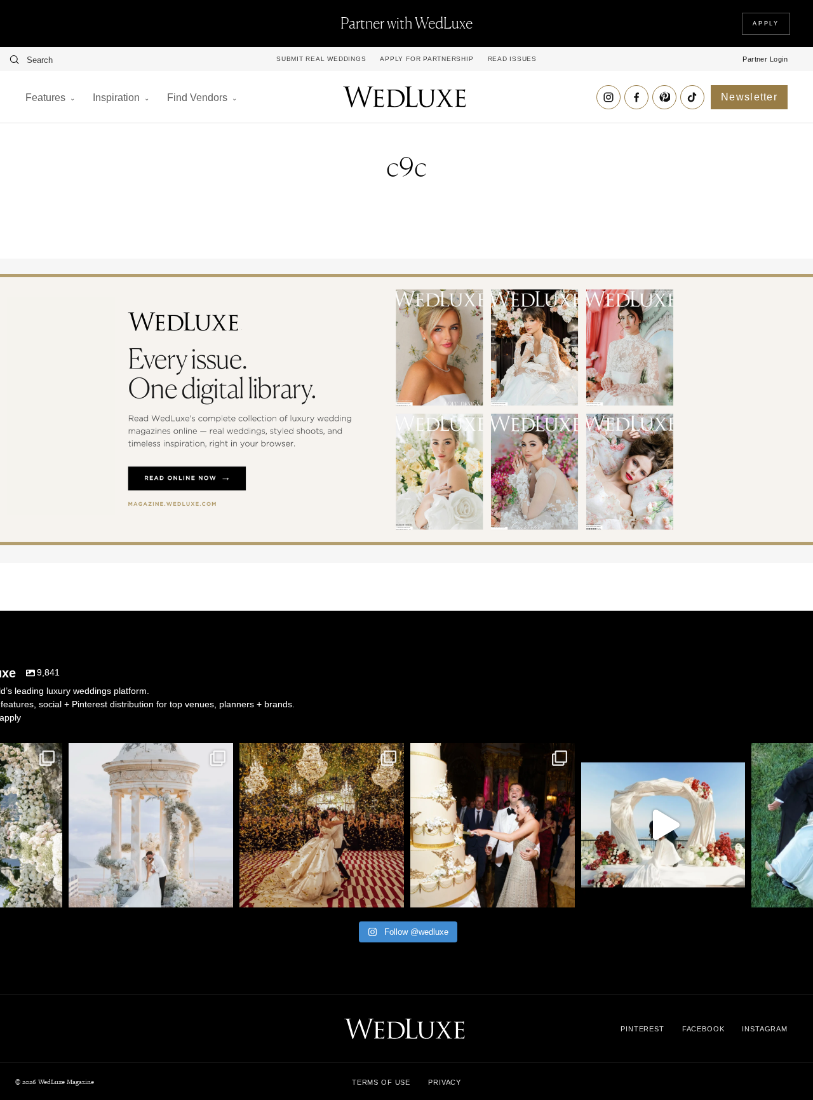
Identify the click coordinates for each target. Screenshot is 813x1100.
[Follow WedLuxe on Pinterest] (664, 97)
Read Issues (512, 59)
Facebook (703, 1029)
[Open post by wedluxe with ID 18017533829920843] (151, 825)
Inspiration (116, 97)
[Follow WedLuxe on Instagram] (608, 97)
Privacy (444, 1082)
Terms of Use (381, 1082)
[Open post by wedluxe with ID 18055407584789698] (492, 825)
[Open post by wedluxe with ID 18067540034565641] (321, 825)
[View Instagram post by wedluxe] (49, 891)
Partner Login (765, 59)
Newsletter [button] (749, 97)
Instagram (765, 1029)
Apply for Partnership (426, 59)
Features (45, 97)
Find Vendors (197, 97)
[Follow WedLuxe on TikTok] (692, 97)
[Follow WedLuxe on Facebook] (636, 97)
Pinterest (642, 1029)
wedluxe (149, 754)
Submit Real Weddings (321, 59)
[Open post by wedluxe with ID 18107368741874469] (663, 825)
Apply (766, 23)
